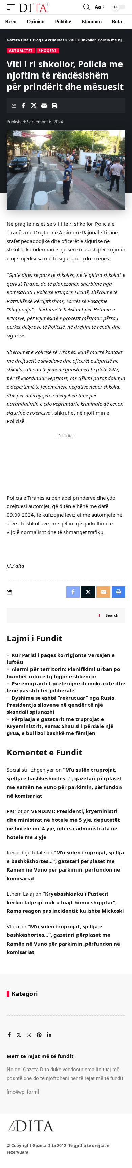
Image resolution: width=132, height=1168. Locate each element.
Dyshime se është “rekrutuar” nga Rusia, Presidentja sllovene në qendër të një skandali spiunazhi (61, 704)
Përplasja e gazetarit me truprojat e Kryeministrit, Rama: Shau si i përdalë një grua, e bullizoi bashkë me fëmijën (60, 725)
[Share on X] (33, 105)
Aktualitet (21, 50)
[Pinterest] (39, 1035)
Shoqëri (47, 50)
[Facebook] (9, 1035)
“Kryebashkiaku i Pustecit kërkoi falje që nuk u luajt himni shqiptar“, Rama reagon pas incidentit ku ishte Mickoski (65, 902)
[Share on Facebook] (23, 105)
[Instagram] (29, 1035)
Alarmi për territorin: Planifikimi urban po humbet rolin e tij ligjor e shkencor (63, 673)
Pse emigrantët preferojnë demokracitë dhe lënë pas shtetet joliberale (66, 687)
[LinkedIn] (49, 1035)
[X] (18, 1035)
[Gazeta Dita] (34, 7)
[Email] (44, 105)
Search (112, 615)
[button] (12, 7)
